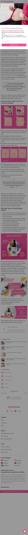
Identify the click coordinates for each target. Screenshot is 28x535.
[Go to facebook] (25, 531)
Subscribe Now (14, 45)
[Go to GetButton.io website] (25, 533)
